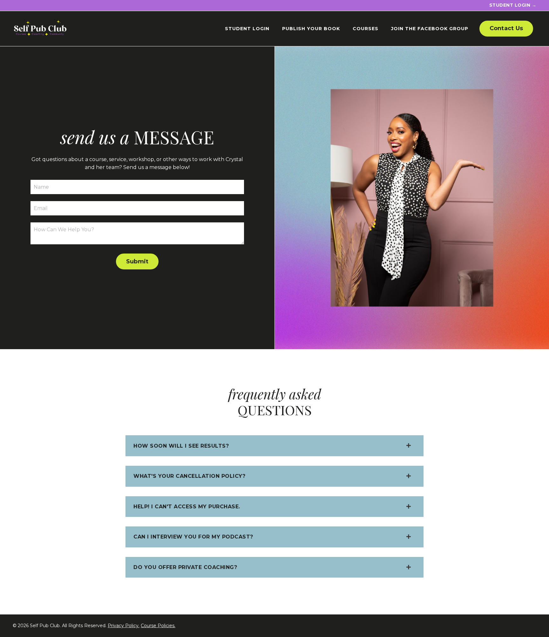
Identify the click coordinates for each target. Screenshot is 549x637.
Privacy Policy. (123, 625)
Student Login (247, 28)
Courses (365, 28)
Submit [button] (137, 261)
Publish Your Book (311, 28)
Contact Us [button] (506, 28)
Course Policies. (158, 625)
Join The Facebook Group (429, 28)
